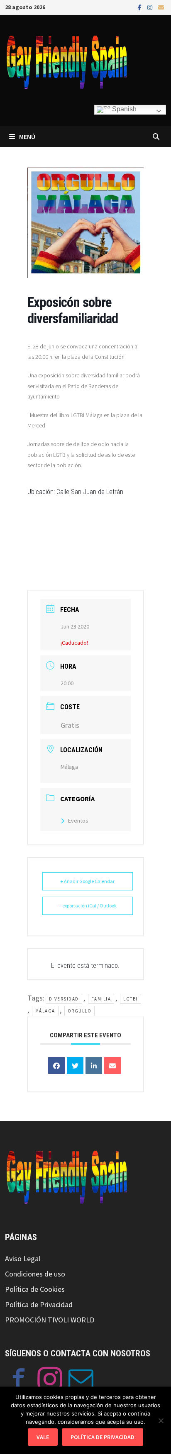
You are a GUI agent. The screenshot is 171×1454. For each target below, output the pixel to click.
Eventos (78, 820)
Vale (43, 1437)
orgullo (80, 1011)
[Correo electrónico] (161, 7)
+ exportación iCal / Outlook (88, 905)
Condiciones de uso (35, 1274)
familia (101, 999)
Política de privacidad (102, 1437)
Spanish (123, 109)
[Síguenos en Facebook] (18, 1381)
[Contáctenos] (80, 1381)
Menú (27, 136)
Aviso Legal (22, 1258)
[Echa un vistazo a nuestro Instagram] (49, 1381)
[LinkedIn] (94, 1065)
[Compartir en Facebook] (56, 1065)
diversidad (64, 999)
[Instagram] (150, 7)
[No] (160, 1420)
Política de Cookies (35, 1289)
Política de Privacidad (39, 1304)
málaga (45, 1011)
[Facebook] (140, 7)
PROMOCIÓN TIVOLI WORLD (49, 1319)
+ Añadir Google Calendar (87, 881)
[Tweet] (75, 1065)
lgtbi (130, 999)
